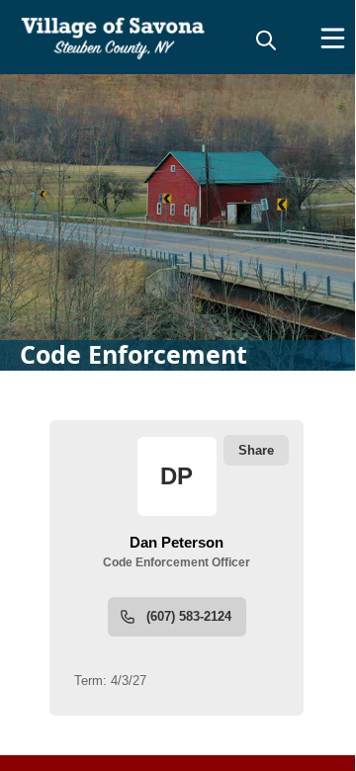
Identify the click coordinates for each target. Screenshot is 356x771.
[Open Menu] (333, 38)
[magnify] (266, 39)
